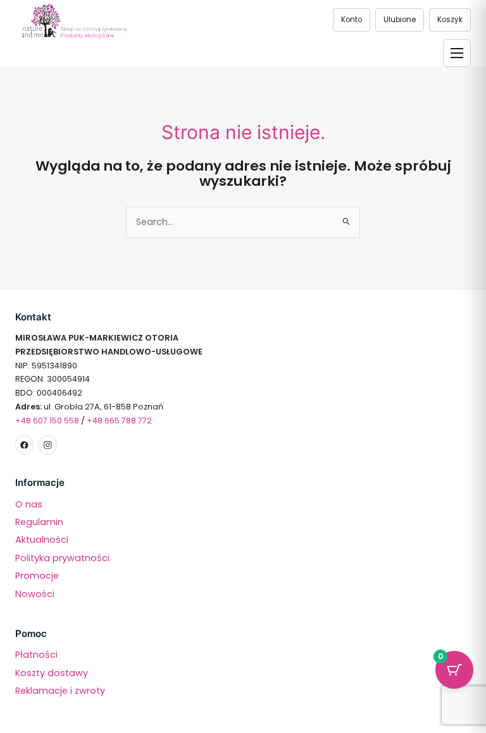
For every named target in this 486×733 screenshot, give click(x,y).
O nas (28, 504)
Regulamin (39, 522)
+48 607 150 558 (47, 420)
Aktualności (41, 539)
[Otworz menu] (457, 53)
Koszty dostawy (51, 673)
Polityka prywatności (62, 558)
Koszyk (450, 20)
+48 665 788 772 (119, 420)
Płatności (36, 654)
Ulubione (399, 20)
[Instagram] (47, 444)
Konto (351, 20)
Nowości (34, 594)
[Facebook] (24, 444)
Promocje (37, 575)
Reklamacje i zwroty (60, 690)
